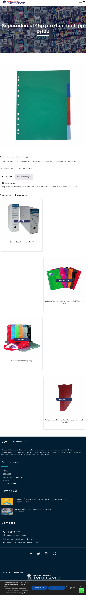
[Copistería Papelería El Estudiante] (33, 2)
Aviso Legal (8, 572)
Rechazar (55, 588)
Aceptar (38, 588)
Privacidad (19, 572)
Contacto (7, 480)
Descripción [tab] (7, 177)
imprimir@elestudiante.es (24, 539)
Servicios (7, 474)
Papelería (30, 168)
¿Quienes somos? (10, 483)
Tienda (5, 471)
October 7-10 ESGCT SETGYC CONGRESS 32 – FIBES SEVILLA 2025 (40, 499)
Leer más (20, 221)
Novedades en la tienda (12, 477)
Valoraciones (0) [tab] (24, 177)
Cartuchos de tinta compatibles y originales (32, 509)
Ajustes (72, 588)
